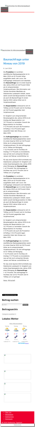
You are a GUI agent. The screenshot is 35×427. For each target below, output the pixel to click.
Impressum (9, 419)
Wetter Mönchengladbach (15, 323)
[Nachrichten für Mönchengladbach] (17, 6)
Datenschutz (9, 417)
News (5, 280)
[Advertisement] (17, 30)
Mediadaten (9, 415)
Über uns (8, 412)
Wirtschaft (11, 280)
